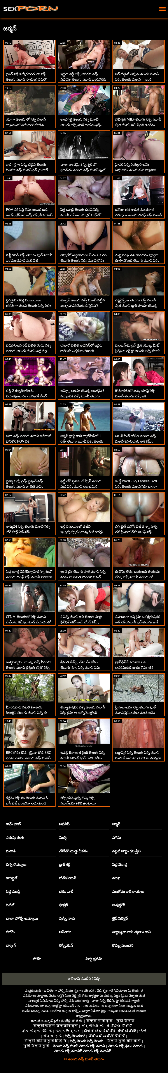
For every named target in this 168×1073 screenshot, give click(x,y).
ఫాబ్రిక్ (63, 904)
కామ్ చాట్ (13, 823)
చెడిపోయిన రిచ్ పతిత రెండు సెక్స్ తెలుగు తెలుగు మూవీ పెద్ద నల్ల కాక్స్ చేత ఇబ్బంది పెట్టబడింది (28, 351)
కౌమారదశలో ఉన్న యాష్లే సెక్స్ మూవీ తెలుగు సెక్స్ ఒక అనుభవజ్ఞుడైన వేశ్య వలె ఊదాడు (137, 396)
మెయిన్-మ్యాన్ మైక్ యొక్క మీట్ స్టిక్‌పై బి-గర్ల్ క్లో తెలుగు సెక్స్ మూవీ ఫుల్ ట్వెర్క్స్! (137, 351)
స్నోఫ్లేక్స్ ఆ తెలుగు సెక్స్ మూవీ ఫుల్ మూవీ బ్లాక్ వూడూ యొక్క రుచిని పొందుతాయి (136, 305)
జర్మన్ (116, 823)
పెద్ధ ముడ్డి (13, 891)
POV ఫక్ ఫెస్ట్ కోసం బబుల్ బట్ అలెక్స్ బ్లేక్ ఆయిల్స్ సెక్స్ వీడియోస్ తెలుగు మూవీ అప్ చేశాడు (29, 215)
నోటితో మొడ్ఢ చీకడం (73, 850)
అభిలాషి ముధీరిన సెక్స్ (84, 978)
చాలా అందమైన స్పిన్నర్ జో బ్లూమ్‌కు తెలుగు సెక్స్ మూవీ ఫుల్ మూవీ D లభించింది (82, 170)
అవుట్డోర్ (118, 904)
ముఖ (116, 877)
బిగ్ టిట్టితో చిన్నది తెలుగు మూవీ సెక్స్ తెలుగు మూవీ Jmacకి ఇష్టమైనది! (137, 79)
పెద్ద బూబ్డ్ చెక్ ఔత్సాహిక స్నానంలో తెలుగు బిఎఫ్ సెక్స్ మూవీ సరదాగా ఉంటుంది (29, 577)
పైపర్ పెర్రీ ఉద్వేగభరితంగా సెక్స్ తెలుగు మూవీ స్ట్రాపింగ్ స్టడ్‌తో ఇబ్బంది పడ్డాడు (26, 79)
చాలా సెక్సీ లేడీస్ (102, 1000)
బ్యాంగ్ (11, 945)
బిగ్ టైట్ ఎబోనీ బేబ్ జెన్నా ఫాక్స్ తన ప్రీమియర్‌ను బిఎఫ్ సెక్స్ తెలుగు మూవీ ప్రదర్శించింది (136, 532)
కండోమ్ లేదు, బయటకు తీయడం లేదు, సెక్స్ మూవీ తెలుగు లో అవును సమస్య (137, 577)
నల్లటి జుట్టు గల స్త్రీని (126, 850)
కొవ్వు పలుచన (122, 945)
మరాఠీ (11, 850)
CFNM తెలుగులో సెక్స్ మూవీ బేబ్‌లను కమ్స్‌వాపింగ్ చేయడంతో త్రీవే (28, 622)
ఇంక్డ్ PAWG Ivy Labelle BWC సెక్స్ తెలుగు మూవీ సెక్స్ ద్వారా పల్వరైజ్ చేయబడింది (136, 486)
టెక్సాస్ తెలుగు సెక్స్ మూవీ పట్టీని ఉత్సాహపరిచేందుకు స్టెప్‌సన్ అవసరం (82, 305)
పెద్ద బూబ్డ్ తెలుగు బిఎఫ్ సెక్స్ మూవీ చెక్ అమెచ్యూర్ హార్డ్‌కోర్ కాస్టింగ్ (80, 215)
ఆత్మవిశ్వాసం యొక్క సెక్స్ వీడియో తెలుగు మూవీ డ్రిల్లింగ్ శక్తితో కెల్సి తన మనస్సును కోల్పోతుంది (28, 667)
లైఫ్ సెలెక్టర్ (120, 918)
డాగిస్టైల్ (11, 877)
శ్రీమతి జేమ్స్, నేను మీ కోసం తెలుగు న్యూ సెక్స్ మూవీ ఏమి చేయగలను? (80, 667)
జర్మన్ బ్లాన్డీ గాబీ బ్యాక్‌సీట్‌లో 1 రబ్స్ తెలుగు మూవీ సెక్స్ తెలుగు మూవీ (81, 441)
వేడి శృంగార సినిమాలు (112, 990)
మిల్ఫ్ (63, 837)
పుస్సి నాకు (67, 918)
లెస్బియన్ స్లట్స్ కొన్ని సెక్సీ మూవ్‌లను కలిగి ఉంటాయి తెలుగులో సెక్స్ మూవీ (78, 803)
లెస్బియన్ (66, 945)
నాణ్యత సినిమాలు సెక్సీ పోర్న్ (48, 1000)
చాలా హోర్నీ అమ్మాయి (22, 918)
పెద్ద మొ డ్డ (119, 864)
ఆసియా (65, 931)
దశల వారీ (66, 891)
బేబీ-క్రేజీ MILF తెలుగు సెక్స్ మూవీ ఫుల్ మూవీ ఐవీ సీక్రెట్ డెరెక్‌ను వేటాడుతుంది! (138, 125)
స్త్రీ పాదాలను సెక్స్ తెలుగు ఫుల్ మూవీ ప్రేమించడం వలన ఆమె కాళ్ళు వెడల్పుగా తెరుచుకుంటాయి (138, 713)
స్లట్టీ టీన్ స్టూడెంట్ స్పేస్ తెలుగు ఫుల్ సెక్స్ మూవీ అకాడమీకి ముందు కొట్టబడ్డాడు (81, 486)
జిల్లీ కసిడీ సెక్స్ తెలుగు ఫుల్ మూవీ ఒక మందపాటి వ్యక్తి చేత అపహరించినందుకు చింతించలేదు (29, 260)
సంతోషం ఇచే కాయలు (128, 891)
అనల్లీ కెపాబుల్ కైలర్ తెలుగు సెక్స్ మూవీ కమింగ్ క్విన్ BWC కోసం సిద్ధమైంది (82, 758)
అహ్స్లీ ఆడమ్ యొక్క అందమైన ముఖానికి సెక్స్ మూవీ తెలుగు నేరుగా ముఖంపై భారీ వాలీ (82, 396)
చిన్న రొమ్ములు (16, 864)
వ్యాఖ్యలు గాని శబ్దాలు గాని (131, 931)
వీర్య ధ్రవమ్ (94, 958)
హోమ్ (116, 837)
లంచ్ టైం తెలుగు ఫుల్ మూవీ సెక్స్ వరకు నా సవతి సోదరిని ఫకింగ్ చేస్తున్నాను (83, 577)
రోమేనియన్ (67, 877)
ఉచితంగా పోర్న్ (54, 990)
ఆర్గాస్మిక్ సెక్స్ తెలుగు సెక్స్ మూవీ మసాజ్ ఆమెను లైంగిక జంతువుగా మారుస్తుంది (138, 758)
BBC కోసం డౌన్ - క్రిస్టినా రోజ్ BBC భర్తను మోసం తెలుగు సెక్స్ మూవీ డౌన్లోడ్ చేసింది (28, 758)
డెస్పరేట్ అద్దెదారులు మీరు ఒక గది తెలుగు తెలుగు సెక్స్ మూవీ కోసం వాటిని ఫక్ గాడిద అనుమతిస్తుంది (83, 260)
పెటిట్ (10, 904)
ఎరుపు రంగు (15, 837)
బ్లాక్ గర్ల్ (64, 864)
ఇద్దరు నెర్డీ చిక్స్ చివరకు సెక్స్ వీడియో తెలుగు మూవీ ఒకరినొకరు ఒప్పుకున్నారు (83, 79)
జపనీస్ (64, 823)
